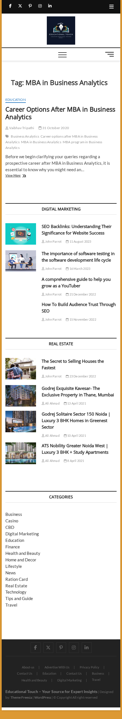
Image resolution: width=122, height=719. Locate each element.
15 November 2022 (82, 319)
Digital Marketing (22, 533)
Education (15, 99)
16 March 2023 (79, 268)
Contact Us (24, 673)
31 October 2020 (55, 128)
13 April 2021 (76, 403)
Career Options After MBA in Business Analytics (60, 113)
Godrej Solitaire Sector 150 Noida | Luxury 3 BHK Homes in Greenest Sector (76, 420)
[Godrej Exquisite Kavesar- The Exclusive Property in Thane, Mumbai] (20, 396)
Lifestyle (13, 566)
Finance (12, 546)
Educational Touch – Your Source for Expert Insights (51, 691)
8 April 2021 (75, 460)
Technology (15, 591)
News (10, 572)
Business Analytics (25, 136)
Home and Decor (20, 559)
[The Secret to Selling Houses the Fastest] (20, 368)
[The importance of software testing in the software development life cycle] (20, 261)
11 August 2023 (80, 241)
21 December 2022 (82, 294)
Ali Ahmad (52, 403)
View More (19, 176)
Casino (11, 520)
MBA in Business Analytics (41, 142)
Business (13, 514)
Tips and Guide (19, 598)
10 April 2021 (76, 435)
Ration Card (16, 579)
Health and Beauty (22, 553)
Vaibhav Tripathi (21, 128)
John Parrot (53, 241)
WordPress (42, 697)
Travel (11, 604)
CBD (9, 527)
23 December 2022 (82, 376)
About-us (28, 667)
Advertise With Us (57, 667)
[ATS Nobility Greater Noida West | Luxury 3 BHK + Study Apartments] (20, 453)
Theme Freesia (21, 697)
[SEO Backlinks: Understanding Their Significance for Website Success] (20, 234)
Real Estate (16, 585)
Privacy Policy (89, 667)
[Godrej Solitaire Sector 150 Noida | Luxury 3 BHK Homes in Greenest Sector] (20, 421)
